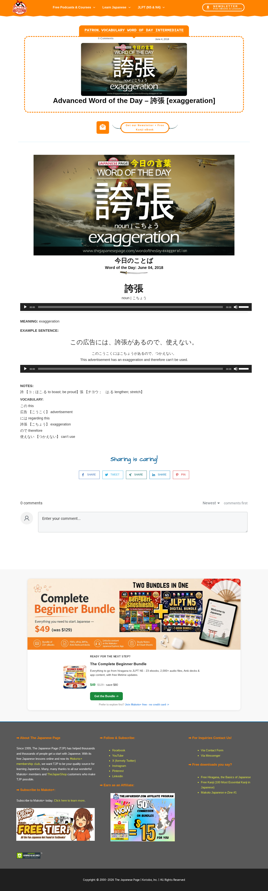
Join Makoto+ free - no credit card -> (147, 704)
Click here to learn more (69, 800)
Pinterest (118, 771)
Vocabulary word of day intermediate (142, 30)
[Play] (25, 307)
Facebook (118, 750)
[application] (134, 307)
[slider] (244, 306)
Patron (92, 30)
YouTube (117, 755)
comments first (236, 503)
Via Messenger (210, 755)
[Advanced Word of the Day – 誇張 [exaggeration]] (134, 69)
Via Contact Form (212, 750)
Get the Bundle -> (106, 696)
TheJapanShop (57, 774)
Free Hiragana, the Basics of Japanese (226, 777)
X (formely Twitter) (124, 760)
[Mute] (236, 307)
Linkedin (117, 776)
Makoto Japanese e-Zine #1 (219, 792)
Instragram (119, 765)
